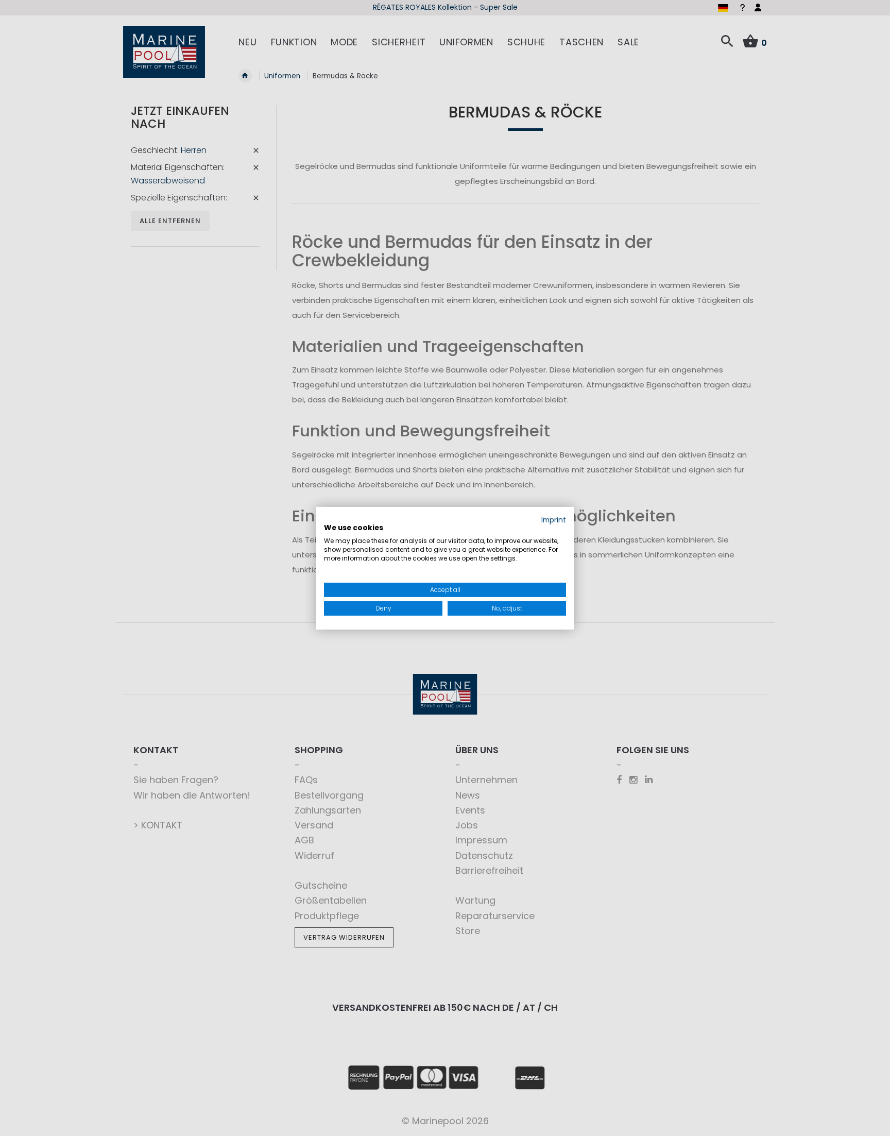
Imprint (553, 519)
